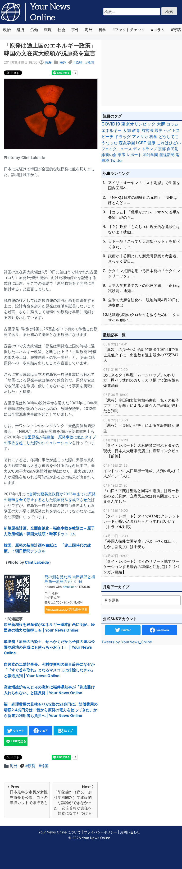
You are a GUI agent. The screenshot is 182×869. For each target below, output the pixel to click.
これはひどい (169, 142)
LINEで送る (18, 741)
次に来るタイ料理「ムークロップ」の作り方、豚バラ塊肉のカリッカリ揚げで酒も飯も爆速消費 (141, 377)
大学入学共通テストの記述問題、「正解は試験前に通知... (144, 288)
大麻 (161, 123)
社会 (61, 29)
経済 (20, 29)
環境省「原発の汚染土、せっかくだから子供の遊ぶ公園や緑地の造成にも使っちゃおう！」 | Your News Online (49, 647)
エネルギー (111, 130)
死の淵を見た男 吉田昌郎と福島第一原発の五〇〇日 (70, 579)
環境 (48, 29)
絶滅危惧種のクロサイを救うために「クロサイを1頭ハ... (144, 317)
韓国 (90, 62)
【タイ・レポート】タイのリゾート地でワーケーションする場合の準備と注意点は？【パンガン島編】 (141, 564)
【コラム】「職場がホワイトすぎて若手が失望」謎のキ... (144, 215)
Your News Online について (59, 832)
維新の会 (109, 154)
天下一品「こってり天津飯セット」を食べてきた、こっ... (144, 244)
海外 (88, 29)
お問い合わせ (130, 832)
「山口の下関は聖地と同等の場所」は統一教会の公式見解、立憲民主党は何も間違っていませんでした (141, 493)
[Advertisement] (51, 220)
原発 (79, 62)
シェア (43, 730)
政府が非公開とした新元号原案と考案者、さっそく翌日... (144, 259)
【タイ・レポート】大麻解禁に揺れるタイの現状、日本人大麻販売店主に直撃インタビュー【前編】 (141, 448)
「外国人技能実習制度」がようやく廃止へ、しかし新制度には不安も (141, 541)
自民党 (172, 148)
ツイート (18, 730)
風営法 (147, 130)
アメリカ (140, 136)
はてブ (68, 730)
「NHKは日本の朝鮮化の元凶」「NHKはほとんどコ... (142, 200)
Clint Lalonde (37, 562)
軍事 (121, 154)
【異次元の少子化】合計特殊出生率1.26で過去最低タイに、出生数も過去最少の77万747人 (141, 352)
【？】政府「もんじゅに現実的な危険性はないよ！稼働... (144, 229)
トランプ (149, 148)
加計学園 (150, 154)
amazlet (68, 587)
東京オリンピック (138, 123)
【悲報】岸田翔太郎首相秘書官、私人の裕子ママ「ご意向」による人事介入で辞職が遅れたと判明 (141, 403)
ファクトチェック (130, 29)
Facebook (162, 630)
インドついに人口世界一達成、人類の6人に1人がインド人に (141, 471)
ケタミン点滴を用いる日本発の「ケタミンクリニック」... (144, 273)
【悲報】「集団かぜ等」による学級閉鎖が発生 (141, 425)
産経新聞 (166, 154)
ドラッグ (123, 136)
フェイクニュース (116, 148)
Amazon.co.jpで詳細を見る (67, 609)
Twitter (116, 160)
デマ (137, 148)
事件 (75, 29)
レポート (134, 154)
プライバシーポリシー (100, 832)
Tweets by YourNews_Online (126, 642)
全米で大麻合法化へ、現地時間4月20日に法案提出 (144, 302)
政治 (7, 29)
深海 (48, 62)
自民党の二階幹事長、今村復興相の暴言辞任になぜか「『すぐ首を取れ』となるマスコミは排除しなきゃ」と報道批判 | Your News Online (49, 670)
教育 (136, 130)
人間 (127, 130)
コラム (159, 29)
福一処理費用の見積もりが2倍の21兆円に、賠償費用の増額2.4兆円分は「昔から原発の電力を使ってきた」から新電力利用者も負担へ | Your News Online (51, 710)
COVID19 (110, 124)
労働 (34, 29)
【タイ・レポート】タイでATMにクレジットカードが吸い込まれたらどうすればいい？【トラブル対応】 (141, 518)
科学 (102, 29)
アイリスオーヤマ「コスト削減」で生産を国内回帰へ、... (144, 185)
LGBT (141, 142)
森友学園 (127, 142)
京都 (162, 148)
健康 (151, 142)
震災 (159, 130)
